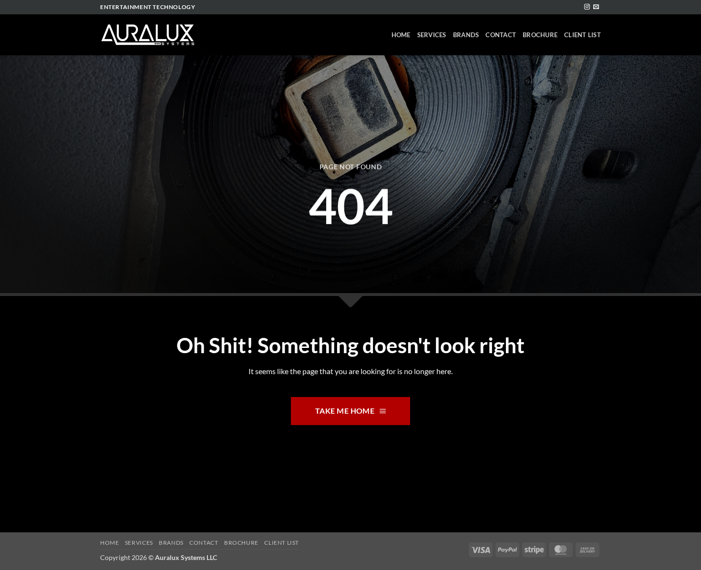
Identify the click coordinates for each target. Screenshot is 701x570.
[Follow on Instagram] (587, 7)
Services (431, 35)
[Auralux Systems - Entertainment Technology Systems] (148, 35)
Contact (500, 35)
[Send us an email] (596, 7)
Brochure (540, 35)
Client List (582, 35)
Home (401, 35)
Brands (466, 35)
